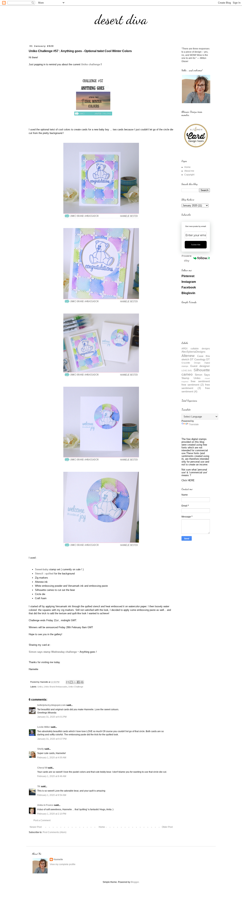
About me (189, 171)
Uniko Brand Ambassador (55, 687)
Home (102, 827)
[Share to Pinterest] (82, 682)
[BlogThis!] (71, 682)
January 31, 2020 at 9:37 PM (52, 739)
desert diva (121, 20)
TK (38, 786)
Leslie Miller (43, 727)
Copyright (189, 174)
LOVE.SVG (187, 370)
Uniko (40, 687)
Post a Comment (41, 820)
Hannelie (58, 859)
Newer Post (36, 827)
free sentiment (200, 381)
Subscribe (195, 244)
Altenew (188, 356)
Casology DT (202, 359)
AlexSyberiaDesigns (193, 351)
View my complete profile (62, 864)
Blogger (135, 882)
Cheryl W (42, 767)
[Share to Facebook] (78, 682)
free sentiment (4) (196, 390)
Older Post (167, 827)
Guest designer (200, 365)
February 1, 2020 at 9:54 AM (51, 795)
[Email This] (68, 682)
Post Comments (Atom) (54, 832)
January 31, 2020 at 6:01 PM (52, 717)
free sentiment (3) (196, 386)
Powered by (187, 258)
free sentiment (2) (193, 384)
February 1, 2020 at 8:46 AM (51, 776)
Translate (194, 424)
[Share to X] (75, 682)
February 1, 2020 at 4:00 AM (51, 757)
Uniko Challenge (75, 687)
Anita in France (45, 805)
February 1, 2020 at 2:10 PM (51, 813)
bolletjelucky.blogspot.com (51, 705)
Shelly (40, 749)
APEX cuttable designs (196, 348)
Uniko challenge (90, 64)
